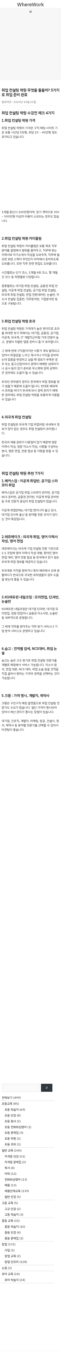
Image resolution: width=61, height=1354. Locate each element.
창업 (4, 1244)
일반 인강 (10, 1197)
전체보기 (7, 1097)
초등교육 (7, 1103)
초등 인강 (10, 1115)
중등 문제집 (12, 1238)
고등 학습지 (12, 1214)
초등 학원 (10, 1138)
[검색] (46, 1088)
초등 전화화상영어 (16, 1127)
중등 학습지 (12, 1226)
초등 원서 (10, 1121)
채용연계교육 (12, 1191)
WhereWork (30, 4)
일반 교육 (7, 1150)
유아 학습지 (12, 1280)
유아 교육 (7, 1274)
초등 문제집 (12, 1132)
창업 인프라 (12, 1262)
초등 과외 (10, 1144)
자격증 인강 (12, 1156)
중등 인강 (10, 1232)
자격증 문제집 (13, 1162)
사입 (7, 1250)
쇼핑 (4, 1268)
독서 (7, 1168)
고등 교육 (7, 1203)
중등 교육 (7, 1220)
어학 (7, 1173)
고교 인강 (10, 1209)
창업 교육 (10, 1256)
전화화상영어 (12, 1179)
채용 (7, 1185)
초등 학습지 (12, 1109)
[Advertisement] (30, 48)
